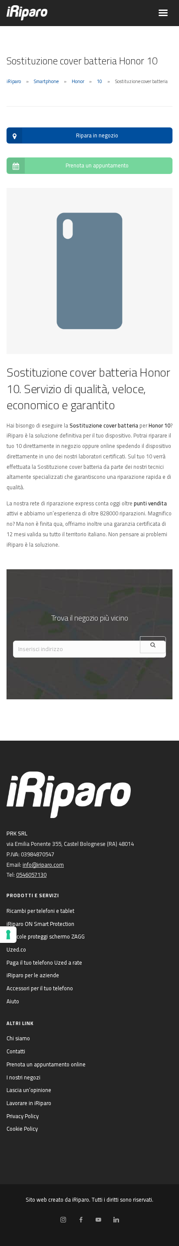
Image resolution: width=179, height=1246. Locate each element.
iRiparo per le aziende (33, 975)
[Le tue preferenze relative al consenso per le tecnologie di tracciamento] (8, 934)
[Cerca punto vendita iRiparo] (153, 644)
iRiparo (14, 81)
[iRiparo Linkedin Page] (116, 1220)
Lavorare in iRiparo (29, 1103)
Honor (78, 81)
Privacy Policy (23, 1116)
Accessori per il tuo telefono (40, 988)
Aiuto (13, 1001)
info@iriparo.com (43, 864)
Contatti (16, 1051)
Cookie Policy (22, 1128)
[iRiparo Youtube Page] (98, 1220)
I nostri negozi (23, 1077)
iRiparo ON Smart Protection (40, 924)
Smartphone (46, 81)
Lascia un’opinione (29, 1090)
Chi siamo (18, 1038)
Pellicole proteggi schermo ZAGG (46, 936)
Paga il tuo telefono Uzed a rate (44, 962)
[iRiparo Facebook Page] (81, 1220)
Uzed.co (16, 949)
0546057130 (31, 874)
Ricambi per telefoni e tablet (40, 910)
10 (99, 81)
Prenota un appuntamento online (46, 1064)
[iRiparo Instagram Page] (63, 1220)
